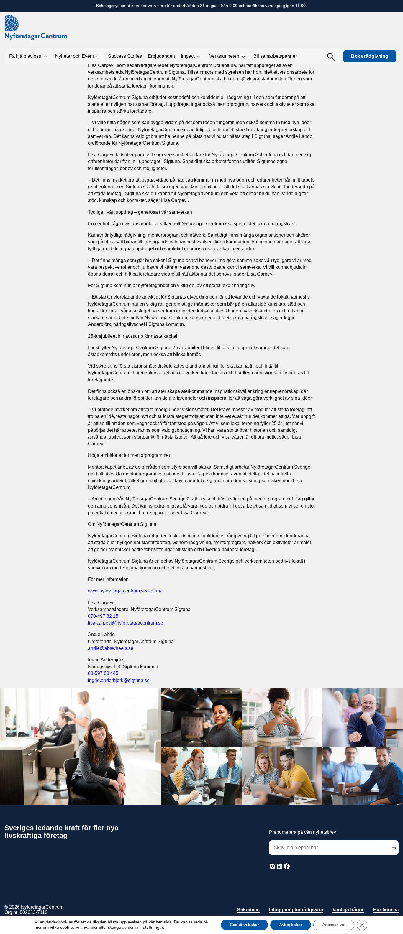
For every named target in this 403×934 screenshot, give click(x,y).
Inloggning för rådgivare (296, 909)
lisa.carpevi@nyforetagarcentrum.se (125, 622)
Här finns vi (386, 909)
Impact (188, 56)
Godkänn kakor (244, 925)
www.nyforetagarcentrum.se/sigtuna (125, 590)
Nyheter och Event (74, 56)
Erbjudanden (161, 56)
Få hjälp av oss (25, 56)
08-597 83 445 (103, 673)
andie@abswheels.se (110, 648)
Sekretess (248, 909)
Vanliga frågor (348, 909)
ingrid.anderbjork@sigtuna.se (119, 680)
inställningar (151, 927)
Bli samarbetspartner (275, 56)
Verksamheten (224, 56)
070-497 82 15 (103, 616)
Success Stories (125, 56)
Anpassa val (333, 925)
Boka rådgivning (369, 56)
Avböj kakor (290, 925)
